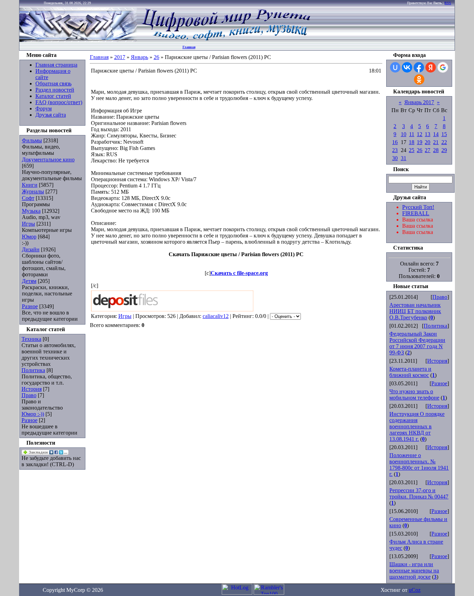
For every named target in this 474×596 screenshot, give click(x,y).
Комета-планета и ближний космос (410, 372)
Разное (30, 306)
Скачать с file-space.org (239, 273)
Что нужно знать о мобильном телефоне (414, 394)
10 (403, 134)
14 (436, 134)
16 (395, 142)
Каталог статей (53, 96)
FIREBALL (415, 213)
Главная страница (56, 65)
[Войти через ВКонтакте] (407, 67)
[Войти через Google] (442, 67)
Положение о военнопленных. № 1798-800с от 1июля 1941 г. (419, 464)
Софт (28, 198)
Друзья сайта (50, 115)
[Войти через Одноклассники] (419, 79)
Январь (139, 57)
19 (419, 142)
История (32, 389)
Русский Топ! (418, 207)
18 (411, 142)
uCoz (415, 590)
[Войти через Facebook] (419, 67)
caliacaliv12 (216, 316)
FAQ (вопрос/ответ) (58, 102)
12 (419, 134)
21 (436, 142)
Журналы (33, 191)
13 (427, 134)
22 (444, 142)
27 (427, 150)
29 (444, 150)
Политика (33, 370)
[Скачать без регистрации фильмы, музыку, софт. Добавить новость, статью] (78, 40)
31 (403, 158)
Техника (31, 339)
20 (427, 142)
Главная (189, 47)
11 (411, 134)
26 (156, 57)
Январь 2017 (419, 102)
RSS (448, 3)
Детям (29, 281)
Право (29, 395)
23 (395, 150)
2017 (119, 57)
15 (444, 134)
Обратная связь (53, 83)
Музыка (31, 211)
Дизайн (31, 249)
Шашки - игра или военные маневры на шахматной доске (414, 570)
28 (436, 150)
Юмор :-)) (33, 414)
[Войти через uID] (395, 67)
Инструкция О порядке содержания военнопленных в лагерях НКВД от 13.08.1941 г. (417, 426)
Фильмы (32, 140)
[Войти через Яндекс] (430, 67)
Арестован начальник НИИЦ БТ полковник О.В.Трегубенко (415, 311)
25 (411, 150)
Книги (29, 185)
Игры (28, 224)
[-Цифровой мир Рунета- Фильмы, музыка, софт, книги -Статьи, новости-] (225, 40)
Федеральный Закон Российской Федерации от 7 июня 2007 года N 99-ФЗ (417, 343)
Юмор (29, 237)
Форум (43, 108)
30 (395, 158)
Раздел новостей (54, 90)
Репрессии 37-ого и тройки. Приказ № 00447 (418, 493)
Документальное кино (48, 159)
